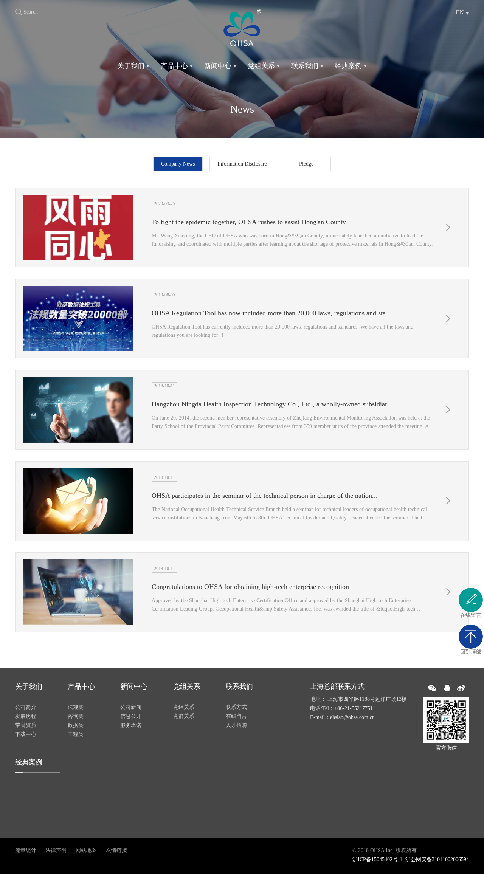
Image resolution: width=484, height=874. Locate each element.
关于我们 (130, 66)
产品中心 (174, 66)
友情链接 (116, 850)
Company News (178, 164)
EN (460, 12)
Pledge (306, 164)
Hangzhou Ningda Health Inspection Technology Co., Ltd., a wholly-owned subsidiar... (272, 404)
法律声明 (56, 850)
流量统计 (25, 850)
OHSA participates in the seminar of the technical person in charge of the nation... (265, 495)
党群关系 (183, 716)
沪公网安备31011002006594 (437, 859)
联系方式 (236, 707)
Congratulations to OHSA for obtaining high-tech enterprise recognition (250, 586)
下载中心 (25, 734)
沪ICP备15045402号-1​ (377, 859)
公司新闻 (130, 707)
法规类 (76, 707)
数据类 (76, 725)
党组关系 (261, 66)
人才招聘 (236, 725)
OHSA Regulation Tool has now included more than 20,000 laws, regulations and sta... (271, 313)
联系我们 (304, 66)
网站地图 (86, 850)
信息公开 (130, 716)
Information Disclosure (242, 164)
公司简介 (25, 707)
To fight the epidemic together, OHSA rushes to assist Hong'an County (249, 222)
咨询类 (76, 716)
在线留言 (236, 716)
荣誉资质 (25, 725)
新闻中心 (217, 66)
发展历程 (25, 716)
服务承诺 (130, 725)
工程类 (76, 734)
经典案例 (348, 66)
